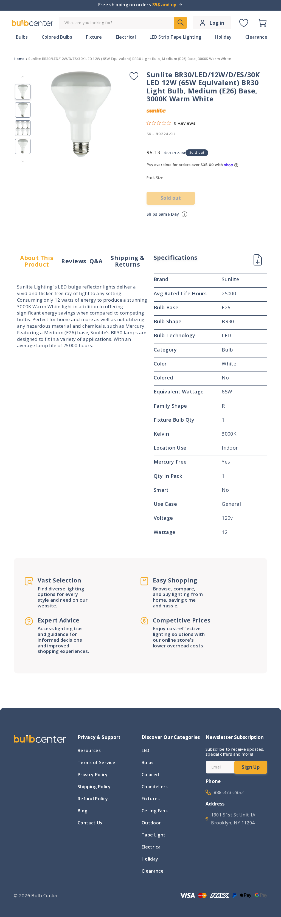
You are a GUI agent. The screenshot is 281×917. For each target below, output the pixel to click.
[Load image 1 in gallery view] (22, 91)
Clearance (153, 871)
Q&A (95, 261)
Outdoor (151, 823)
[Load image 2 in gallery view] (22, 109)
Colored (150, 775)
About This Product (36, 261)
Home (19, 58)
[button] (262, 23)
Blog (82, 811)
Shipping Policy (94, 787)
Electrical (152, 847)
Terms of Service (96, 762)
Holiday (150, 859)
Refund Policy (93, 799)
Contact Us (90, 823)
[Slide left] (23, 77)
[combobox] (123, 23)
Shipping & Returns (127, 261)
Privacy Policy (93, 775)
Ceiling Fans (155, 811)
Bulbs (148, 762)
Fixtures (151, 799)
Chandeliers (155, 787)
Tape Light (153, 835)
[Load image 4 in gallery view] (22, 146)
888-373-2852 (229, 792)
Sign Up (251, 767)
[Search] (180, 23)
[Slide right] (23, 161)
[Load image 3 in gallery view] (22, 128)
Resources (89, 751)
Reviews (73, 261)
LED (145, 751)
